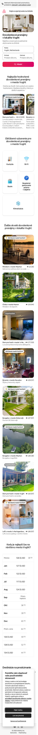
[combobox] (18, 50)
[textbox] (10, 57)
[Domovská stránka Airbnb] (4, 11)
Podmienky (22, 733)
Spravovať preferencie (18, 721)
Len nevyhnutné (18, 716)
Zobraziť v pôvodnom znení (21, 5)
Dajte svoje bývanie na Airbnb (21, 11)
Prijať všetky (18, 710)
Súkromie (13, 733)
